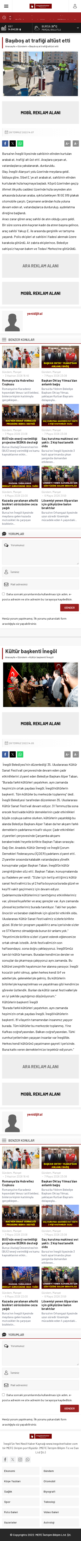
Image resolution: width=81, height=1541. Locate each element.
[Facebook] (5, 1459)
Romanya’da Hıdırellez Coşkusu (18, 382)
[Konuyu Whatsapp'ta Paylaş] (20, 143)
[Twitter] (13, 1459)
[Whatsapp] (28, 1459)
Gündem (22, 46)
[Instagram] (20, 1459)
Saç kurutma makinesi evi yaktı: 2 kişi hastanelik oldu (60, 442)
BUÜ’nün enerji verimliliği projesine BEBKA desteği (45, 17)
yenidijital (34, 313)
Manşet (17, 372)
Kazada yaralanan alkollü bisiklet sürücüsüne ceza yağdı (20, 504)
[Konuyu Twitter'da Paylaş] (13, 143)
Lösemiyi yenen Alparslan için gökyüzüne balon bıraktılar (60, 504)
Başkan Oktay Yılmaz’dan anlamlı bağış (59, 382)
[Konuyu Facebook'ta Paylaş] (5, 143)
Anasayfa (10, 46)
